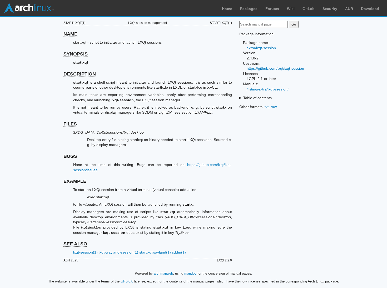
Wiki (291, 9)
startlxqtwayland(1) (155, 252)
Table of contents (257, 98)
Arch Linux (29, 8)
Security (329, 9)
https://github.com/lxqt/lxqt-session (275, 68)
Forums (272, 9)
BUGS (70, 156)
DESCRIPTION (79, 74)
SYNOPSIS (75, 54)
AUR (349, 9)
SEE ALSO (75, 243)
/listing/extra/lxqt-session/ (268, 89)
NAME (70, 34)
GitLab (308, 9)
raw (274, 107)
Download (370, 9)
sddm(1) (179, 252)
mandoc (190, 273)
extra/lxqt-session (261, 48)
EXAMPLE (74, 181)
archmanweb (163, 273)
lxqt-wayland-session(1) (118, 252)
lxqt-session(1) (85, 252)
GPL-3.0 (127, 281)
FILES (70, 124)
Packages (248, 9)
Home (227, 9)
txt (267, 107)
